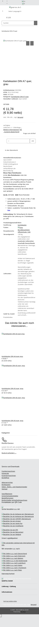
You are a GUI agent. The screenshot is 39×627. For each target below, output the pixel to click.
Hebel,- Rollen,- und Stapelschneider (14, 487)
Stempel (4, 489)
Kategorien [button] (6, 433)
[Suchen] (35, 23)
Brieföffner (5, 478)
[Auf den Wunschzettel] (32, 43)
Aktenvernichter (7, 482)
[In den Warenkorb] (5, 38)
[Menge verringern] (5, 141)
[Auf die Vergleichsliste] (27, 43)
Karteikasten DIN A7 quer (20, 97)
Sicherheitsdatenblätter (10, 496)
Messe (23, 230)
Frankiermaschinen (8, 471)
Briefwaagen (6, 485)
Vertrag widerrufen (10, 601)
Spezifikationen (7, 494)
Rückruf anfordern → (9, 453)
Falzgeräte (5, 473)
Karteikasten (22, 225)
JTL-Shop (23, 612)
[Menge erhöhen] (31, 145)
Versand (20, 117)
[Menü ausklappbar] (4, 7)
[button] (1, 17)
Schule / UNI (26, 232)
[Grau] (20, 227)
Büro (19, 230)
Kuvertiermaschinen (9, 476)
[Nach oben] (1, 615)
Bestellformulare (7, 498)
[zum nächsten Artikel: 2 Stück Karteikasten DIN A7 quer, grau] (19, 31)
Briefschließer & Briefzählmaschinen (14, 500)
